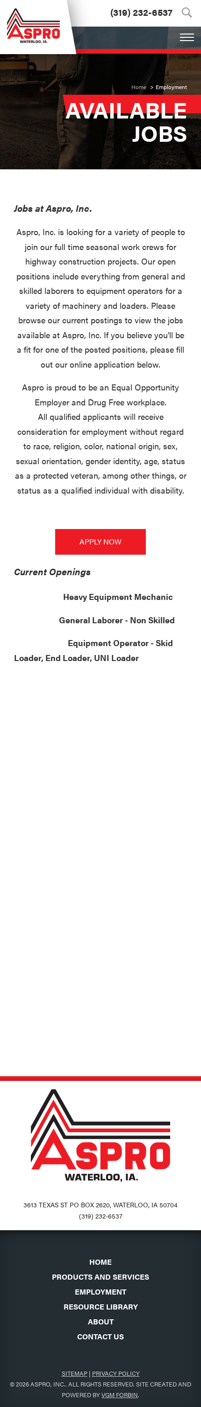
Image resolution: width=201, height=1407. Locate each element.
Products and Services (100, 1276)
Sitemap (74, 1373)
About (101, 1321)
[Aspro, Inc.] (33, 21)
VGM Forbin (119, 1394)
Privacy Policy (116, 1373)
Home (138, 87)
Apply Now (100, 541)
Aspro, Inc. (47, 1383)
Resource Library (101, 1306)
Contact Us (100, 1336)
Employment (100, 1291)
